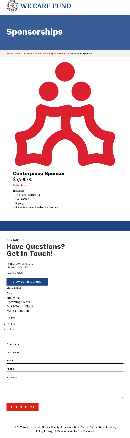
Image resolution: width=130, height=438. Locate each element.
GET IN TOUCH (22, 407)
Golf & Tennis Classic (20, 306)
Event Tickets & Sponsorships (32, 53)
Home (9, 53)
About (10, 293)
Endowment (14, 298)
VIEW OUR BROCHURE (27, 281)
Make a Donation (17, 311)
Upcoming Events (18, 302)
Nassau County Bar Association (60, 427)
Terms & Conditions (93, 427)
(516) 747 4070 (14, 273)
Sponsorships (58, 53)
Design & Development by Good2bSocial (70, 431)
